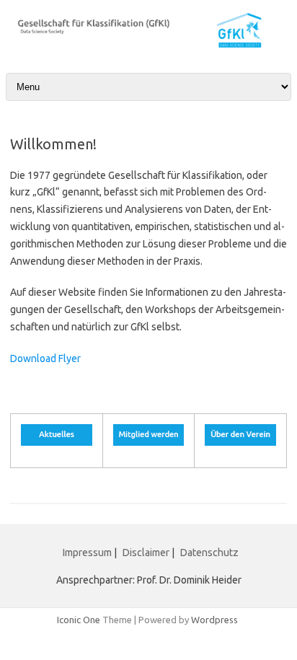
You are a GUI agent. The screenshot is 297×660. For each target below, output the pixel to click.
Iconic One (78, 620)
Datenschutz (209, 552)
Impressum (87, 552)
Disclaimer (147, 552)
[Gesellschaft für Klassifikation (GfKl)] (148, 45)
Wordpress (214, 620)
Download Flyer (45, 358)
